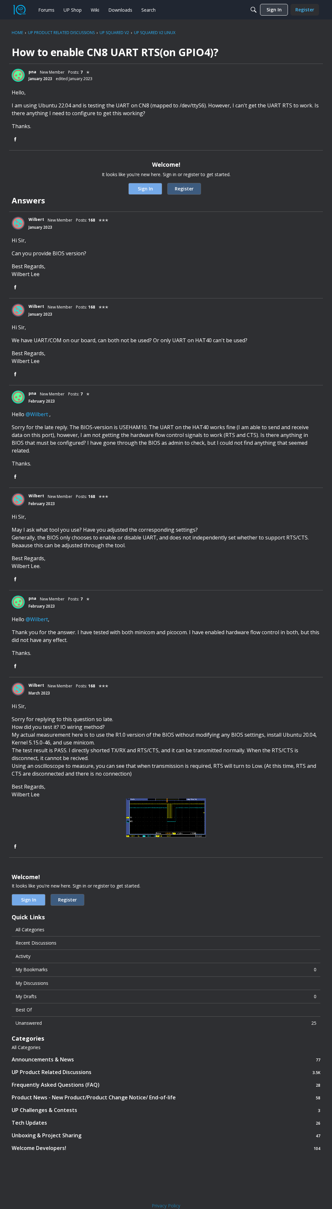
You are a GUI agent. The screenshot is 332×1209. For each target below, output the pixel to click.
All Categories (30, 929)
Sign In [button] (145, 189)
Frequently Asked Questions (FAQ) (166, 1085)
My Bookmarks (166, 969)
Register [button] (184, 189)
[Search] (253, 10)
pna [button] (32, 72)
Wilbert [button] (36, 219)
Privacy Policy (166, 1206)
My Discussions (32, 983)
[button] (18, 75)
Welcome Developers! (166, 1148)
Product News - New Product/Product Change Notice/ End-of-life (166, 1097)
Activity (23, 956)
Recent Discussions (36, 943)
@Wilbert (37, 414)
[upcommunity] (19, 9)
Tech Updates (166, 1122)
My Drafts (166, 996)
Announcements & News (166, 1059)
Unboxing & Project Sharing (166, 1135)
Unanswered (166, 1023)
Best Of (24, 1010)
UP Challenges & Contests (166, 1110)
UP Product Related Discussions (166, 1072)
